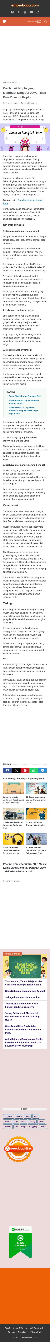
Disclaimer (22, 1332)
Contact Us (18, 1328)
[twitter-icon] (19, 12)
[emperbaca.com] (25, 5)
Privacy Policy (36, 1332)
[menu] (6, 21)
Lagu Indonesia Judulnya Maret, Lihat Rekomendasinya (13, 800)
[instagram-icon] (25, 12)
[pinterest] (25, 770)
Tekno (43, 1126)
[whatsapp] (33, 770)
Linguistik (8, 1116)
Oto (16, 1126)
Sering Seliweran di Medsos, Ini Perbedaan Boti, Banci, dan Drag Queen (22, 1016)
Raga (23, 1126)
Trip (16, 1121)
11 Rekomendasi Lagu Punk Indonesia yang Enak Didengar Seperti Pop (23, 411)
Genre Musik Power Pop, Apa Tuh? (25, 396)
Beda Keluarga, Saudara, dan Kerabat (25, 991)
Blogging (33, 1126)
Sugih (23, 1121)
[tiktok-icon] (38, 12)
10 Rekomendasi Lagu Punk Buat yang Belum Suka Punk (36, 850)
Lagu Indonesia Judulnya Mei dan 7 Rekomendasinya (12, 850)
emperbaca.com (29, 1338)
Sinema (7, 1121)
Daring (32, 1121)
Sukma (19, 1116)
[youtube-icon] (31, 12)
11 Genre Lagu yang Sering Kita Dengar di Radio (36, 800)
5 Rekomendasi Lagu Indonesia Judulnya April (13, 825)
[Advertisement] (25, 53)
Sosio (27, 1116)
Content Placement (34, 1328)
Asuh (36, 1116)
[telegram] (42, 770)
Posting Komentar (29, 103)
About (7, 1328)
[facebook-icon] (12, 12)
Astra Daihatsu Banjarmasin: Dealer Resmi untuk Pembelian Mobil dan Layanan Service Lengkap (24, 1042)
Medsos (7, 1126)
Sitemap (11, 1332)
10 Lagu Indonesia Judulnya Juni (22, 997)
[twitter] (16, 770)
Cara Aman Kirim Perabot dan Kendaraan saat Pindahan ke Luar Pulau (23, 1029)
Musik (41, 1121)
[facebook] (7, 770)
